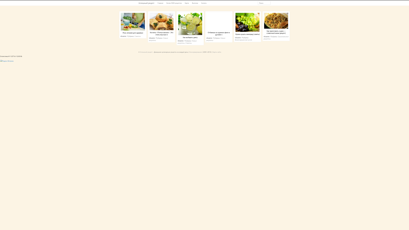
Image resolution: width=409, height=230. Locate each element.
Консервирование (195, 52)
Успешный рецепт (146, 3)
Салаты (204, 3)
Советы (137, 36)
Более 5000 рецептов (174, 3)
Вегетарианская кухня (243, 40)
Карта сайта (217, 52)
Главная (160, 3)
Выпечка (195, 3)
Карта (187, 3)
